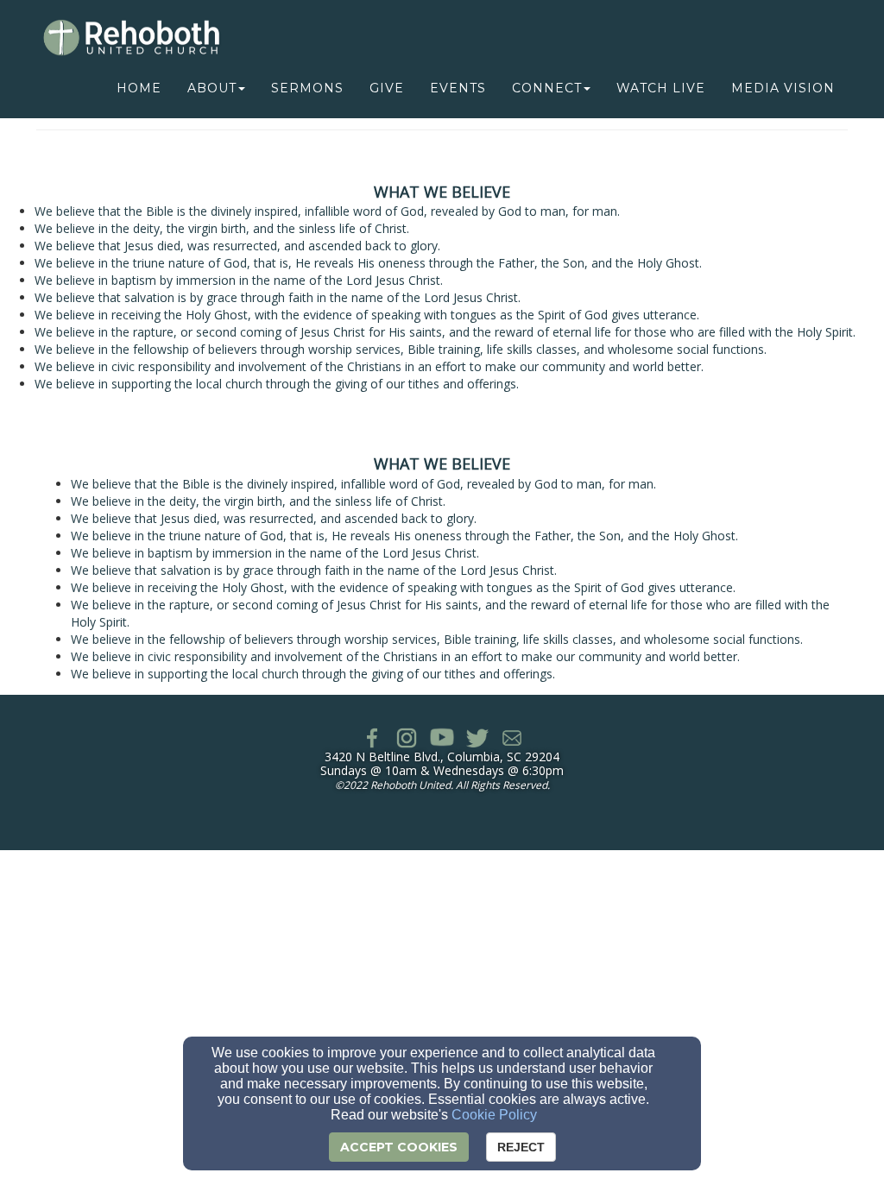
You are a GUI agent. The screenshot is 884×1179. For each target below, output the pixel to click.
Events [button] (458, 88)
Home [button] (139, 88)
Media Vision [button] (783, 88)
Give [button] (386, 88)
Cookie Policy (494, 1114)
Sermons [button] (307, 88)
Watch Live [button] (660, 88)
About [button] (212, 88)
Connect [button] (547, 88)
